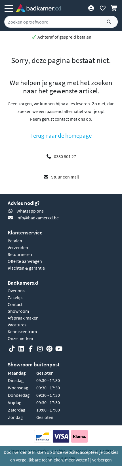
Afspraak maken (23, 318)
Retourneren (20, 254)
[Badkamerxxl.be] (38, 8)
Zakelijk (15, 297)
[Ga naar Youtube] (58, 349)
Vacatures (17, 325)
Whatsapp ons (30, 211)
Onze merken (20, 338)
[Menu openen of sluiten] (8, 8)
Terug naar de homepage (61, 135)
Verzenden (18, 247)
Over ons (16, 290)
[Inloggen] (90, 8)
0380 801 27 (65, 156)
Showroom (18, 311)
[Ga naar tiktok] (12, 349)
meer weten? (77, 460)
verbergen (102, 460)
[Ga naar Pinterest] (49, 349)
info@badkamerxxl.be (37, 218)
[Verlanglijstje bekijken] (102, 8)
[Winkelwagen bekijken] (114, 8)
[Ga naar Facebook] (30, 349)
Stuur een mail (65, 177)
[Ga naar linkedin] (21, 349)
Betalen (15, 241)
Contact (15, 304)
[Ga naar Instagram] (40, 349)
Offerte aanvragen (25, 261)
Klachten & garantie (26, 268)
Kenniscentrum (22, 331)
